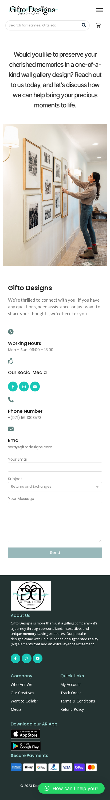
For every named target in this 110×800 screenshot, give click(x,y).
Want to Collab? (24, 701)
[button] (71, 788)
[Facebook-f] (13, 386)
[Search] (83, 25)
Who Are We (21, 684)
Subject (15, 479)
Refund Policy (72, 709)
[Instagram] (24, 386)
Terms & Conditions (77, 701)
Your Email (18, 459)
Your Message (21, 499)
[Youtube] (35, 386)
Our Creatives (22, 692)
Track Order (70, 692)
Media (16, 709)
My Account (70, 684)
